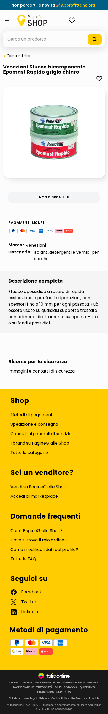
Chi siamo (15, 698)
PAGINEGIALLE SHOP (71, 682)
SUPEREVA (63, 692)
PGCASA (93, 682)
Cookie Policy (60, 698)
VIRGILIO (27, 682)
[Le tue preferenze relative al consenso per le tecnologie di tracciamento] (99, 705)
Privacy (44, 698)
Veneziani (36, 245)
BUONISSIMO (45, 692)
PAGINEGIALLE (45, 682)
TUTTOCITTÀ (44, 687)
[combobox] (54, 39)
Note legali (30, 698)
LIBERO (14, 682)
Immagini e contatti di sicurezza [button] (41, 371)
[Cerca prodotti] (95, 39)
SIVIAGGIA (71, 687)
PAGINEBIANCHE (23, 687)
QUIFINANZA (88, 687)
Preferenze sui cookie (85, 698)
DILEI (58, 687)
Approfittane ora (78, 5)
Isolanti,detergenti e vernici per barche (66, 255)
